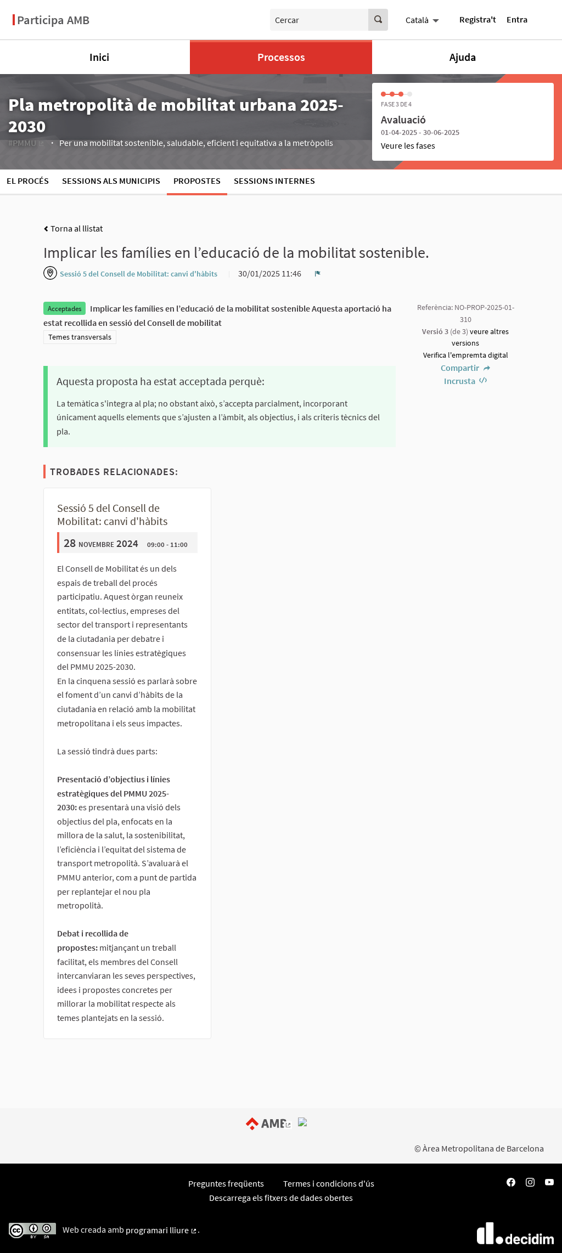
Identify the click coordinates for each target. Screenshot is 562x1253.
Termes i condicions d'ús (328, 1183)
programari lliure (162, 1229)
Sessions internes (274, 180)
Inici (99, 57)
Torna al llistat (76, 228)
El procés (28, 180)
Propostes (197, 180)
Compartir (461, 367)
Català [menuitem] (417, 19)
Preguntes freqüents (226, 1183)
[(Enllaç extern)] (271, 1122)
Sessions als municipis (111, 180)
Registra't (477, 19)
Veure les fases (408, 145)
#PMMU (26, 142)
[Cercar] (378, 20)
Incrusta (460, 380)
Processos (281, 57)
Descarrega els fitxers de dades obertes (281, 1197)
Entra (517, 19)
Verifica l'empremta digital (465, 355)
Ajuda (462, 57)
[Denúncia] (318, 273)
